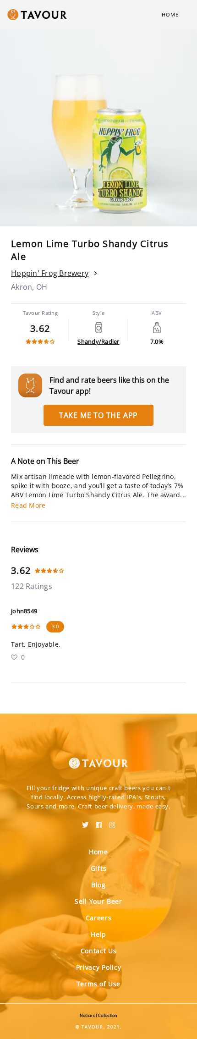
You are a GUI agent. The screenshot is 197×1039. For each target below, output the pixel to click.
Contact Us (99, 950)
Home (170, 14)
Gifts (99, 868)
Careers (99, 917)
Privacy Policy (98, 967)
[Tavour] (98, 757)
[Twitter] (85, 821)
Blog (98, 884)
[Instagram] (112, 821)
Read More (28, 505)
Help (98, 934)
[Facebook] (99, 821)
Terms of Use (98, 983)
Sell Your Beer (98, 901)
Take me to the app (98, 415)
